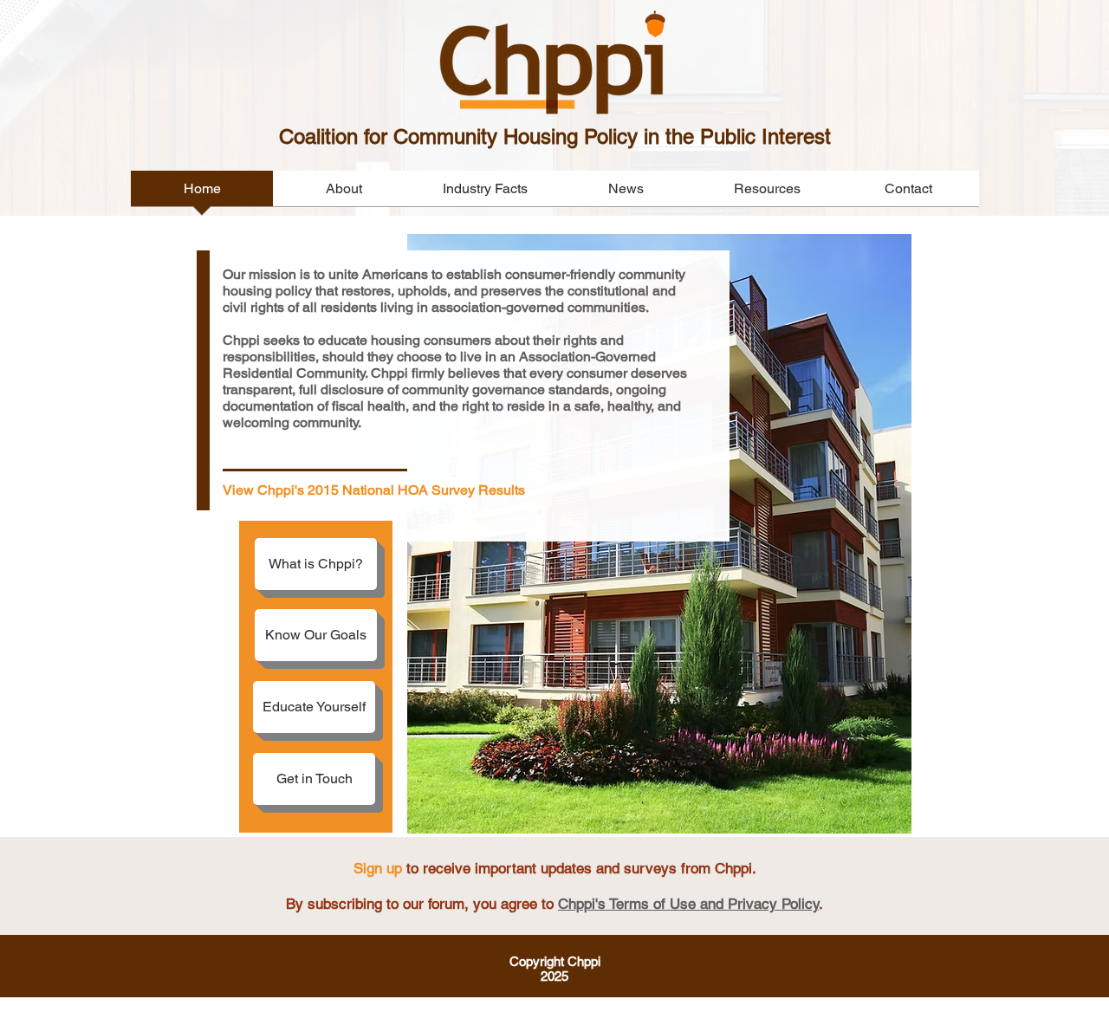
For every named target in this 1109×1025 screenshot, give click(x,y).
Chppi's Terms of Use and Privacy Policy (688, 903)
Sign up (377, 868)
